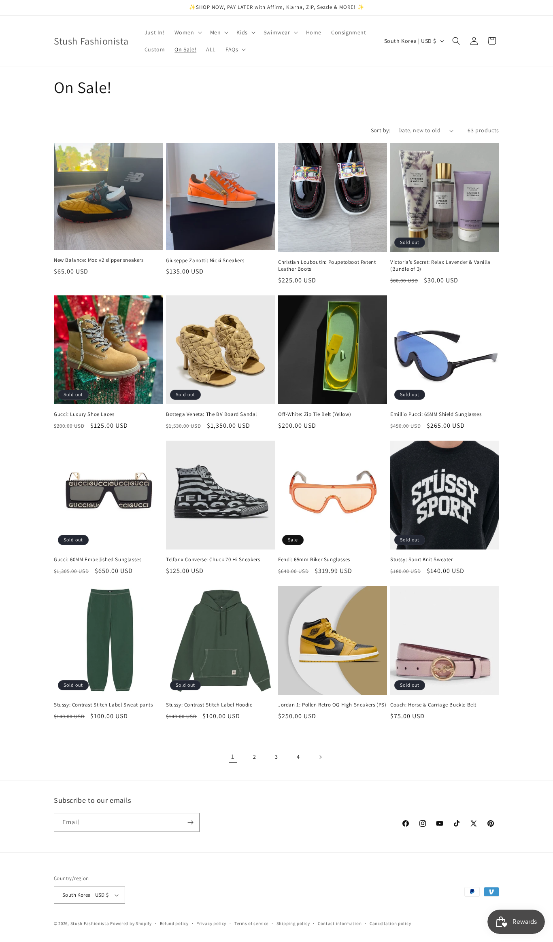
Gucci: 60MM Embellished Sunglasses (97, 559)
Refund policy (174, 923)
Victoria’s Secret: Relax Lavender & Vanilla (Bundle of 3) (440, 265)
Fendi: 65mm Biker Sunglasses (314, 559)
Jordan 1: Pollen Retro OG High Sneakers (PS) (332, 705)
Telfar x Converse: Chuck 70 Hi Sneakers (213, 559)
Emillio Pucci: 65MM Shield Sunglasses (435, 414)
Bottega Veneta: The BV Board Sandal (211, 414)
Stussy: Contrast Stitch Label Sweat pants (103, 705)
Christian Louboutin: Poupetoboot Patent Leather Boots (327, 265)
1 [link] (232, 756)
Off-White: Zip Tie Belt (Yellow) (314, 414)
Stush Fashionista (89, 923)
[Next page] (320, 757)
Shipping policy (293, 923)
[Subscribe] (190, 822)
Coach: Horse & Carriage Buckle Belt (433, 705)
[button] (187, 32)
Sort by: (380, 130)
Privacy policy (211, 923)
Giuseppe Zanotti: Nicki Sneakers (205, 260)
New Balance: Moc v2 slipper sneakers (99, 260)
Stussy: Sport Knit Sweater (421, 559)
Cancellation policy (390, 923)
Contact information (340, 923)
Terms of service (251, 923)
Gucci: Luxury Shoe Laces (84, 414)
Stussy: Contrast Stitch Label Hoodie (209, 705)
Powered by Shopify (131, 923)
